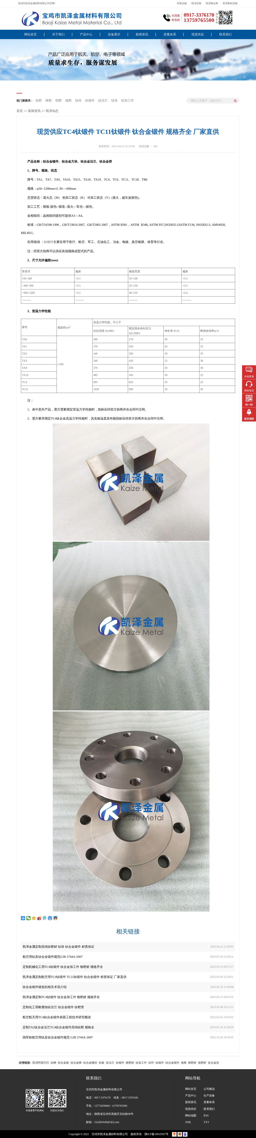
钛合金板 (63, 1062)
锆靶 (58, 100)
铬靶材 (130, 1062)
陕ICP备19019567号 (157, 1134)
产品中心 (86, 34)
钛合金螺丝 (90, 1062)
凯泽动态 (52, 111)
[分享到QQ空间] (34, 918)
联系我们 (225, 34)
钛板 (101, 1062)
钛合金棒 (76, 1062)
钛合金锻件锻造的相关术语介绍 (45, 987)
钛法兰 (103, 100)
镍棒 (184, 1062)
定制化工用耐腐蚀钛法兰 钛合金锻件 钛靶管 (53, 1007)
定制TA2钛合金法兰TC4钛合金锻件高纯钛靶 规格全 (58, 1027)
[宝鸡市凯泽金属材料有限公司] (70, 18)
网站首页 (30, 34)
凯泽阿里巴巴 (40, 1062)
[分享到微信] (28, 918)
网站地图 (190, 1115)
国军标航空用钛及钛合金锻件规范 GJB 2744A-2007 (58, 1037)
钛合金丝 (213, 1062)
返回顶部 (249, 418)
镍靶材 (202, 1062)
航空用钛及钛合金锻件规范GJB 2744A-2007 (53, 956)
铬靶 (48, 100)
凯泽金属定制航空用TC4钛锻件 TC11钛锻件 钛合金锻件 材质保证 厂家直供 (74, 977)
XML (188, 1122)
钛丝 (78, 100)
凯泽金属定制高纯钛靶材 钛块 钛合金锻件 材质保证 (58, 946)
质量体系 (170, 34)
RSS (206, 1115)
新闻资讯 (142, 34)
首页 (20, 111)
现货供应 (197, 34)
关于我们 (58, 34)
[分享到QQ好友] (55, 918)
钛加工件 (127, 100)
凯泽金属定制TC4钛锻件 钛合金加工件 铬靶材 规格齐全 (61, 997)
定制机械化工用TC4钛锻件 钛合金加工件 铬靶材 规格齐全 (63, 967)
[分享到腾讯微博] (44, 918)
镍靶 (68, 100)
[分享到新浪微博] (39, 918)
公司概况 (209, 1088)
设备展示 (114, 34)
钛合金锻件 (172, 1062)
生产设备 (209, 1095)
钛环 (151, 1062)
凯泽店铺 (196, 3)
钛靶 (39, 100)
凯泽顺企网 (212, 3)
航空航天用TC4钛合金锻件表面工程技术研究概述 (57, 1017)
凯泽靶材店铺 (230, 3)
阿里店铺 (182, 3)
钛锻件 (90, 100)
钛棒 (53, 1062)
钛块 (114, 100)
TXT (206, 1122)
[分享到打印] (50, 918)
